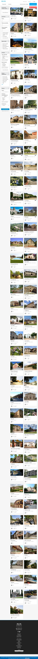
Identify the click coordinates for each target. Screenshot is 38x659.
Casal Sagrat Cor (14, 186)
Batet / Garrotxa (13, 248)
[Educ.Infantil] (5, 64)
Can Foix (12, 155)
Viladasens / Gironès (27, 110)
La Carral (12, 433)
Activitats (3, 52)
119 (27, 51)
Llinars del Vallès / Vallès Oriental (15, 217)
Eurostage (27, 584)
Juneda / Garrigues (27, 80)
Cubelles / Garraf (13, 156)
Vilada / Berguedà (27, 372)
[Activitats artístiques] (5, 56)
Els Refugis (27, 600)
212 (27, 557)
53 (16, 466)
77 (12, 250)
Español (19, 649)
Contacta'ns (19, 646)
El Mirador (13, 555)
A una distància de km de (5, 96)
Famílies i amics (19, 642)
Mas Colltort (13, 294)
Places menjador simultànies (4, 28)
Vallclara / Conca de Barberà (15, 583)
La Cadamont (13, 279)
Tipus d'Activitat (4, 54)
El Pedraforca (27, 355)
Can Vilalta (27, 401)
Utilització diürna (5, 48)
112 (13, 112)
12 (30, 159)
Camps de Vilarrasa (28, 371)
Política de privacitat (19, 645)
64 (26, 188)
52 (12, 143)
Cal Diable (26, 416)
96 (26, 437)
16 (16, 511)
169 (13, 451)
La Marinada (13, 15)
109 (27, 112)
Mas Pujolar (13, 64)
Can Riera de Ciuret (28, 326)
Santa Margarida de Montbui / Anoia (29, 526)
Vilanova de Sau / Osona (28, 450)
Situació (3, 88)
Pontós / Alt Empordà (27, 201)
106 (13, 466)
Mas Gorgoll (27, 32)
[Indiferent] (5, 63)
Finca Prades (27, 569)
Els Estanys (27, 171)
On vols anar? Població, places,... (5, 8)
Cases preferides (33, 7)
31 (15, 250)
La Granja (12, 385)
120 (27, 203)
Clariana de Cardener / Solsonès (29, 296)
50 (26, 128)
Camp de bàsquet (5, 79)
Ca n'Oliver (27, 200)
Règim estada (4, 41)
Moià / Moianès (27, 402)
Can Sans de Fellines (29, 109)
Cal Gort (12, 109)
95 (26, 67)
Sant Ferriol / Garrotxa (28, 495)
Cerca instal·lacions (5, 12)
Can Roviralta (13, 171)
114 (27, 251)
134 (27, 35)
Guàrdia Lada (13, 232)
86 (12, 235)
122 (13, 343)
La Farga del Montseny (15, 94)
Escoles (19, 640)
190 (13, 617)
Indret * (3, 90)
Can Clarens (27, 340)
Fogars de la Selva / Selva (14, 309)
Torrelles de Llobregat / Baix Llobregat (16, 202)
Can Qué (12, 340)
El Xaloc (26, 555)
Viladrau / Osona (13, 65)
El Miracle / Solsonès (14, 434)
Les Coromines (28, 478)
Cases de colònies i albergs (24, 4)
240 (13, 389)
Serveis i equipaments (4, 74)
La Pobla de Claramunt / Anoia (15, 81)
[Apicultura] (5, 58)
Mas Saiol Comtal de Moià (30, 434)
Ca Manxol (27, 310)
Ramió (12, 308)
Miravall (12, 418)
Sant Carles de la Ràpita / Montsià (15, 449)
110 (13, 18)
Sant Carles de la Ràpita (15, 448)
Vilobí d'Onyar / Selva (14, 357)
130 (27, 82)
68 (26, 281)
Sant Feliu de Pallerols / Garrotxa (29, 541)
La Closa (12, 493)
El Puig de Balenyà (14, 264)
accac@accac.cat (19, 628)
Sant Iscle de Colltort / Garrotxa (15, 295)
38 (29, 188)
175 (27, 20)
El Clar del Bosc (14, 509)
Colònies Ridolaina (28, 49)
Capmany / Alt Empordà (28, 172)
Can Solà (12, 356)
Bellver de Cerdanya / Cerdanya (29, 50)
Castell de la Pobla (14, 80)
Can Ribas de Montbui (15, 614)
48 (12, 528)
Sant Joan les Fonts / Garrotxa (15, 280)
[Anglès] (5, 57)
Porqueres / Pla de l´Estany (14, 510)
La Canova (13, 247)
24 (30, 35)
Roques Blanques (14, 371)
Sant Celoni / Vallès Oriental (15, 600)
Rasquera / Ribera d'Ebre (28, 311)
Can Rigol (12, 325)
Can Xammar (27, 248)
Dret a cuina (4, 47)
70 (26, 587)
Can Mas (12, 201)
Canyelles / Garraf (13, 34)
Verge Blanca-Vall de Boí (29, 278)
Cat (30, 1)
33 (30, 203)
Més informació (22, 658)
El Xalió (12, 402)
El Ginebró (27, 140)
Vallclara (12, 582)
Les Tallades (27, 449)
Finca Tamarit (13, 476)
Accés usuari (19, 647)
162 (13, 406)
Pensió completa (5, 43)
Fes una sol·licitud (33, 4)
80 (26, 97)
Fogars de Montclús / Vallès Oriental (30, 327)
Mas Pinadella (27, 125)
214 (27, 389)
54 (12, 67)
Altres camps (5, 80)
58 (12, 311)
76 (12, 282)
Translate (21, 651)
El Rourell (26, 217)
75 (12, 97)
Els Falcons (13, 540)
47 (16, 406)
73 (26, 358)
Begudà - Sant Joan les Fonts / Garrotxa (30, 126)
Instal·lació (3, 16)
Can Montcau (13, 569)
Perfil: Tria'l (25, 1)
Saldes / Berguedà (27, 356)
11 (16, 496)
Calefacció (4, 81)
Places (3, 18)
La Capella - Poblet (28, 462)
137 (27, 264)
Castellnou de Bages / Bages (15, 465)
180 (13, 36)
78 (26, 343)
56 (12, 297)
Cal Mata (26, 155)
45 (15, 204)
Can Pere (26, 94)
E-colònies (9, 4)
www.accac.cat (19, 629)
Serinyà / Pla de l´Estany (28, 601)
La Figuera (13, 464)
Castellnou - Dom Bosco (29, 231)
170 (13, 359)
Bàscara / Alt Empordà (14, 125)
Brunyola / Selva (27, 65)
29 (15, 143)
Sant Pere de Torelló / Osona (15, 49)
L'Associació (4, 4)
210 (27, 465)
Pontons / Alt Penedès (28, 417)
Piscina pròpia (5, 76)
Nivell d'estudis (4, 62)
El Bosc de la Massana (15, 525)
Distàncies (3, 93)
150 (27, 142)
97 (12, 421)
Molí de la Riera (14, 48)
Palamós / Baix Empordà (28, 33)
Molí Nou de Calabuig (15, 124)
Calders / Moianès (27, 556)
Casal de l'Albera (28, 185)
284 (27, 572)
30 (16, 451)
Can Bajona (27, 386)
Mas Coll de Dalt (28, 540)
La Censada (27, 525)
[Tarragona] (5, 99)
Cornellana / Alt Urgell (14, 541)
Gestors (19, 643)
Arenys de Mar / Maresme (28, 585)
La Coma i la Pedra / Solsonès (15, 556)
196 (13, 479)
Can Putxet (13, 599)
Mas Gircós (27, 494)
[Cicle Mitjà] (5, 65)
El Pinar (12, 33)
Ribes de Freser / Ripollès (14, 372)
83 (12, 127)
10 (30, 82)
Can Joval (26, 295)
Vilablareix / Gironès (13, 526)
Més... (3, 84)
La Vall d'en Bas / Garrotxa (28, 218)
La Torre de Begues (14, 140)
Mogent (12, 216)
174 (27, 497)
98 (26, 419)
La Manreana (27, 79)
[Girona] (5, 98)
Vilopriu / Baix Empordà (28, 141)
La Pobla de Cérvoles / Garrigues (15, 110)
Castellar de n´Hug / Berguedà (15, 494)
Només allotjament (6, 46)
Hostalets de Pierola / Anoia (15, 172)
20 (15, 189)
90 (12, 204)
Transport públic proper (5, 34)
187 (13, 557)
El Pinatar (26, 17)
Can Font (26, 64)
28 (30, 20)
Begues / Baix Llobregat (14, 326)
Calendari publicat (5, 32)
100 (27, 404)
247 (13, 436)
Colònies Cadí (27, 509)
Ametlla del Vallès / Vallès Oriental (29, 249)
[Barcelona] (5, 97)
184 (27, 452)
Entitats (19, 641)
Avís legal (19, 644)
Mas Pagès (27, 261)
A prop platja (5, 36)
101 (27, 313)
